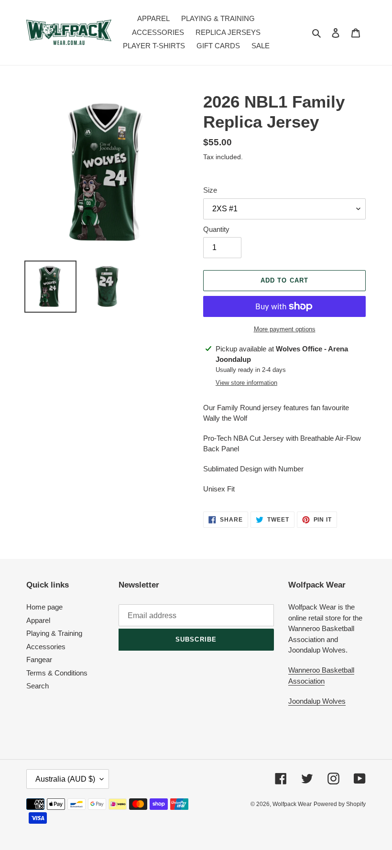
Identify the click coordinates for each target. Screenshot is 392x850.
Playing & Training (54, 633)
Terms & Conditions (56, 673)
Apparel (38, 620)
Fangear (39, 659)
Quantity (216, 229)
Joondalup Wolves (317, 701)
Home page (44, 607)
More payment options (285, 329)
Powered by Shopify (340, 804)
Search (37, 686)
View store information (246, 382)
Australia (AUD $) (65, 779)
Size (210, 190)
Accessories (45, 647)
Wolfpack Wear (292, 804)
